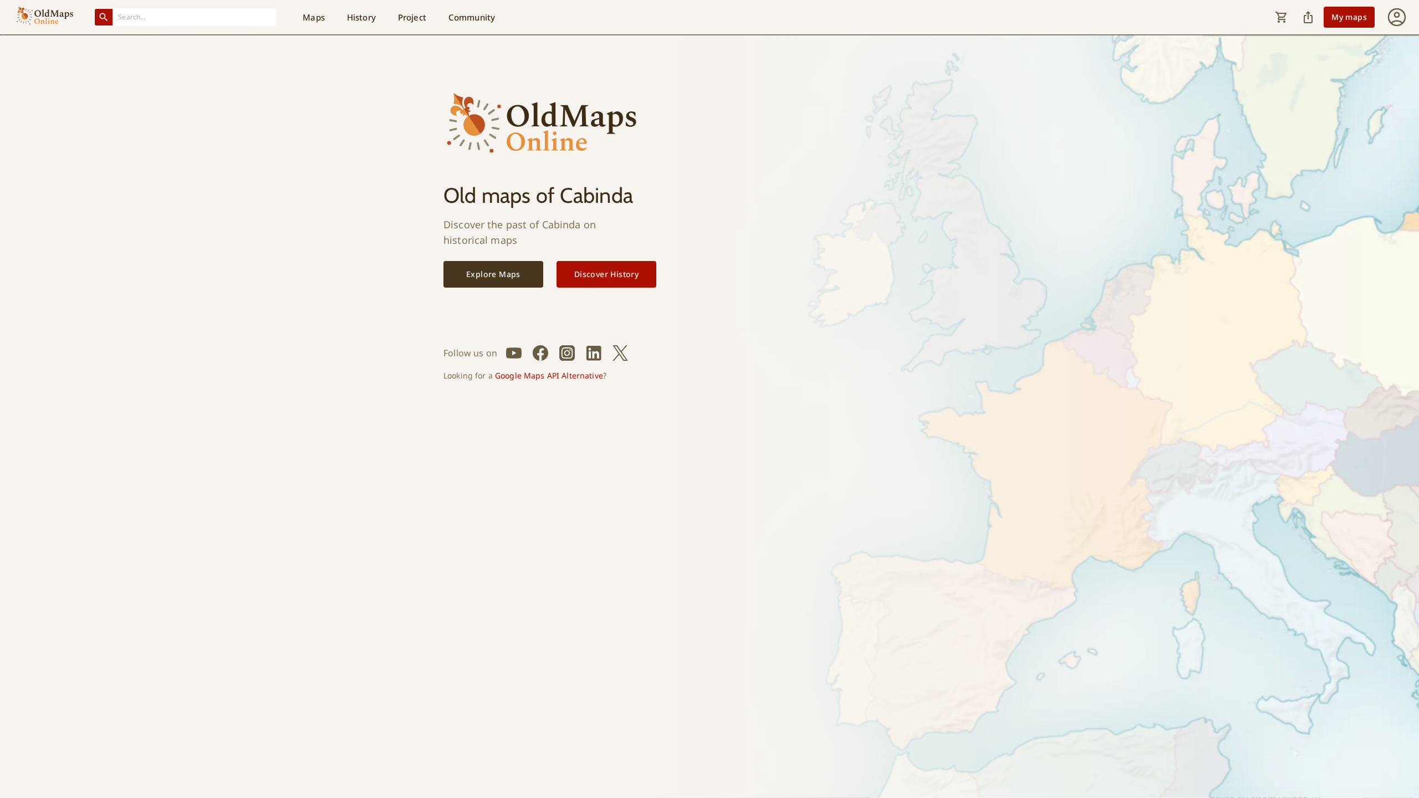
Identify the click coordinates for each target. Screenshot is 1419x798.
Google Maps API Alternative (549, 375)
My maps (1349, 17)
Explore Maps (493, 274)
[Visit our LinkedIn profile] (593, 353)
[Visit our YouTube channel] (514, 353)
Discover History (606, 274)
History (361, 17)
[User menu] (1397, 17)
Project (412, 17)
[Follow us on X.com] (620, 353)
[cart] (1281, 17)
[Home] (45, 17)
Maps (314, 17)
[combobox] (194, 17)
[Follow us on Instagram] (567, 353)
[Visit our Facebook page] (540, 353)
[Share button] (1308, 17)
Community (471, 17)
